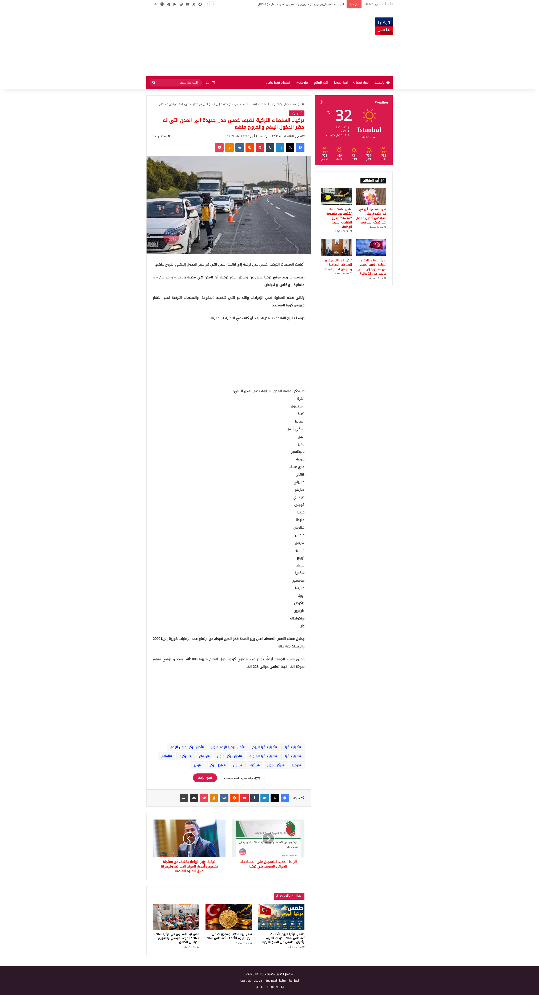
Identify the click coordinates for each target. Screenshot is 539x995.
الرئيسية (380, 82)
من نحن (258, 980)
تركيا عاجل (275, 765)
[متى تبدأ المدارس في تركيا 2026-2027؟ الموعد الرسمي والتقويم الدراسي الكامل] (176, 917)
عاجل (236, 765)
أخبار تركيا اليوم (263, 747)
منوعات (303, 82)
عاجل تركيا (216, 765)
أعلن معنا (245, 980)
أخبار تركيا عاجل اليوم (186, 747)
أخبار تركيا (362, 82)
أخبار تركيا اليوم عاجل (227, 747)
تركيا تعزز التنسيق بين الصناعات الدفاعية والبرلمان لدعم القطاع (337, 265)
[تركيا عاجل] (384, 26)
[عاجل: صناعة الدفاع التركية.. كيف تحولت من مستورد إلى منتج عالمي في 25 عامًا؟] (371, 247)
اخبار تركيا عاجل (228, 756)
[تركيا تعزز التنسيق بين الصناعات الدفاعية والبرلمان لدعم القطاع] (336, 247)
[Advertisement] (227, 42)
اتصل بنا (294, 980)
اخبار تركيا (292, 756)
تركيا (295, 765)
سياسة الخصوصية (275, 980)
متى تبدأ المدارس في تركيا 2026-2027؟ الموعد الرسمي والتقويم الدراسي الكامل (176, 938)
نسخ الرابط (205, 778)
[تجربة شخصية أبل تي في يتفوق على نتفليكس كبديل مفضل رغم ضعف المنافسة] (371, 196)
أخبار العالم (321, 82)
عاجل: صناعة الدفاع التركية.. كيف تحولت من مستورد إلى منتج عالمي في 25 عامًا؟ (372, 267)
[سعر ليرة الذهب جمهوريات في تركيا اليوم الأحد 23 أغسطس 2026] (228, 917)
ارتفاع (203, 756)
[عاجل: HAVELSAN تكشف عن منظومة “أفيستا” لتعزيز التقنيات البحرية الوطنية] (336, 196)
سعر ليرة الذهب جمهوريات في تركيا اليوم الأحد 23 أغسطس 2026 (229, 936)
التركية (185, 756)
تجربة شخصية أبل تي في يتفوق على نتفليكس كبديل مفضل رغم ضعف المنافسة (371, 215)
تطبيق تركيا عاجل (278, 82)
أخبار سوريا (341, 82)
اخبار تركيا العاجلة (262, 756)
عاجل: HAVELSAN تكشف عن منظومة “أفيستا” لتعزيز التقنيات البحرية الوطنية (339, 218)
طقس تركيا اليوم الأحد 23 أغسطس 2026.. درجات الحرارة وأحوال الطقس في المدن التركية (283, 938)
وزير (196, 765)
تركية (254, 765)
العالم (165, 756)
